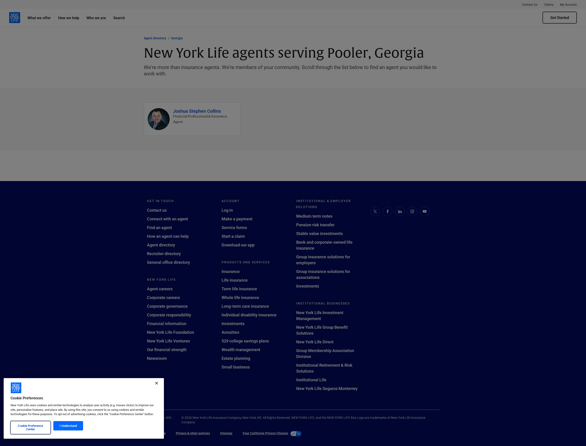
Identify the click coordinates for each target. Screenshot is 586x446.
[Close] (157, 383)
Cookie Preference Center (30, 427)
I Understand (68, 426)
